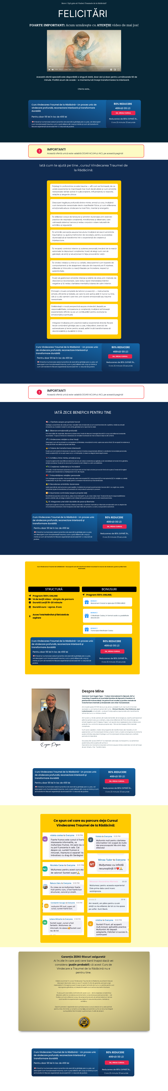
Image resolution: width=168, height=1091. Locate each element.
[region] (84, 51)
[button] (49, 69)
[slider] (84, 67)
